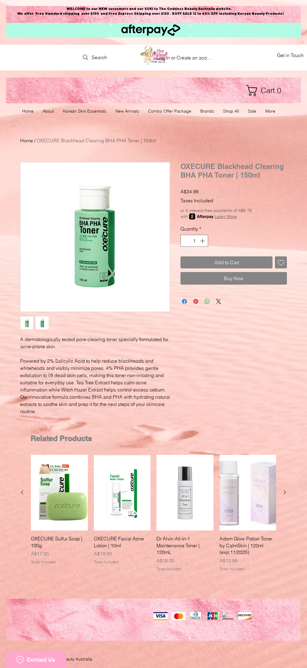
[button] (266, 90)
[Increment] (203, 240)
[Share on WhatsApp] (207, 301)
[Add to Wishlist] (281, 262)
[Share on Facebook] (184, 301)
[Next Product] (284, 492)
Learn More (226, 216)
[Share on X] (218, 301)
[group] (153, 513)
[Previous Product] (22, 492)
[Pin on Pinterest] (195, 301)
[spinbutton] (194, 240)
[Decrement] (185, 240)
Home (26, 141)
